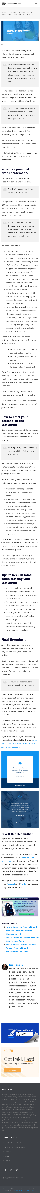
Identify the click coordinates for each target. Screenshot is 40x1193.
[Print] (3, 44)
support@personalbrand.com (14, 1178)
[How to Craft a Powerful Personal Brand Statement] (20, 31)
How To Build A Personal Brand (15, 1147)
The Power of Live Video (17, 951)
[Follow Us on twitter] (17, 1170)
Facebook (11, 884)
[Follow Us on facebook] (5, 1170)
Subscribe (8, 1156)
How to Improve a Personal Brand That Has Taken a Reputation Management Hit (21, 930)
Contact (7, 1161)
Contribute (8, 1152)
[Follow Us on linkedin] (11, 1170)
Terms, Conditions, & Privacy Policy (24, 1190)
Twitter (23, 884)
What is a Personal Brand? (13, 1143)
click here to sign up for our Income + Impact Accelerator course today (19, 743)
